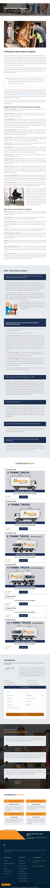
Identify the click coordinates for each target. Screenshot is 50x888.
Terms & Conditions (8, 871)
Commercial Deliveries (23, 878)
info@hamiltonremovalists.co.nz (40, 861)
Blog (5, 866)
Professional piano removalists (23, 94)
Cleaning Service (22, 871)
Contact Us (6, 868)
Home (5, 11)
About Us (6, 860)
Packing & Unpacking (23, 868)
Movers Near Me (7, 873)
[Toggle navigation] (44, 2)
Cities (9, 11)
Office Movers (21, 860)
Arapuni (14, 11)
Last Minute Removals (23, 881)
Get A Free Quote (25, 714)
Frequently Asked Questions (9, 863)
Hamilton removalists (32, 188)
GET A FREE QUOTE (23, 496)
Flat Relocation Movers (23, 873)
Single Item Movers (22, 876)
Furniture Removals (22, 866)
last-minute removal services (29, 158)
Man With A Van (22, 863)
